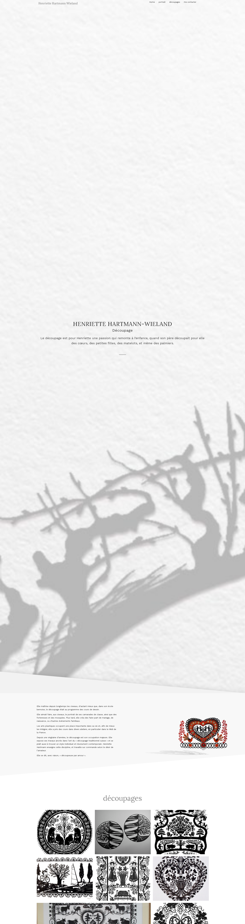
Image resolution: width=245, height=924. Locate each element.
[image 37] (66, 833)
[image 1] (182, 833)
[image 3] (124, 879)
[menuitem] (152, 2)
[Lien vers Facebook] (206, 3)
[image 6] (182, 879)
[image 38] (124, 833)
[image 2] (66, 879)
